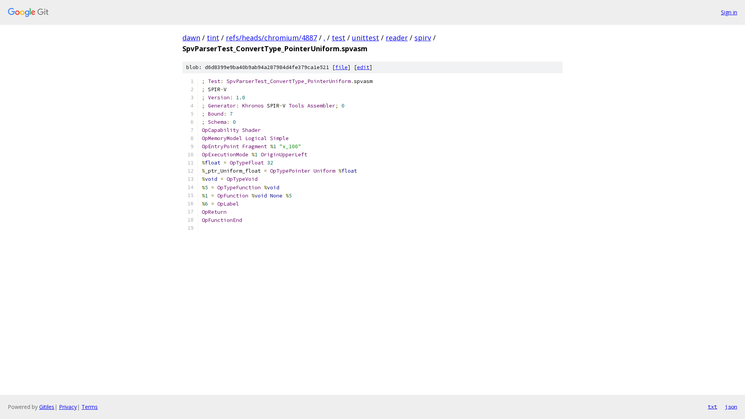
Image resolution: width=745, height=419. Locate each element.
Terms (89, 406)
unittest (365, 37)
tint (213, 37)
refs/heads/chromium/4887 (271, 37)
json (731, 406)
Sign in (729, 12)
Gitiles (46, 406)
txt (712, 406)
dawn (191, 37)
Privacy (68, 406)
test (338, 37)
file (341, 67)
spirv (422, 37)
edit (363, 67)
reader (397, 37)
